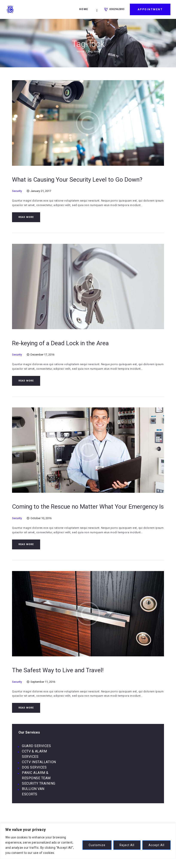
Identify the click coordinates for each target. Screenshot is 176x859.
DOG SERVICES (34, 767)
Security (17, 191)
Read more (26, 217)
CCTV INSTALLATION (39, 762)
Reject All (127, 845)
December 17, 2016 (42, 354)
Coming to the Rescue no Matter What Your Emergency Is (88, 506)
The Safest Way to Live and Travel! (58, 670)
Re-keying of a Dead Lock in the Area (60, 343)
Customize (97, 845)
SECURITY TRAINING (38, 783)
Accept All (156, 845)
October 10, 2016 (41, 518)
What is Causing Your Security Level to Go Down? (77, 179)
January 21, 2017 (40, 191)
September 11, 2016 (42, 681)
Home (80, 51)
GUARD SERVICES (36, 746)
